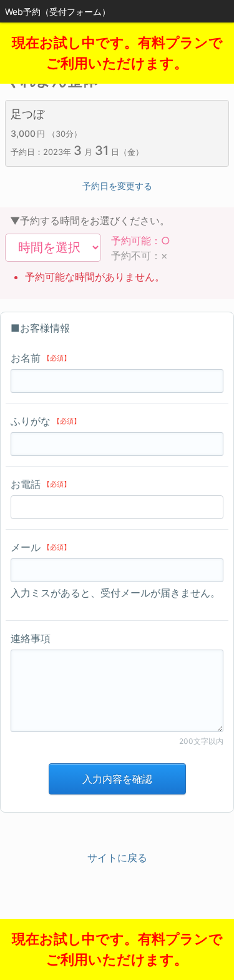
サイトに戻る (117, 857)
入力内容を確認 (117, 779)
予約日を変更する (117, 186)
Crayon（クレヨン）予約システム (117, 923)
